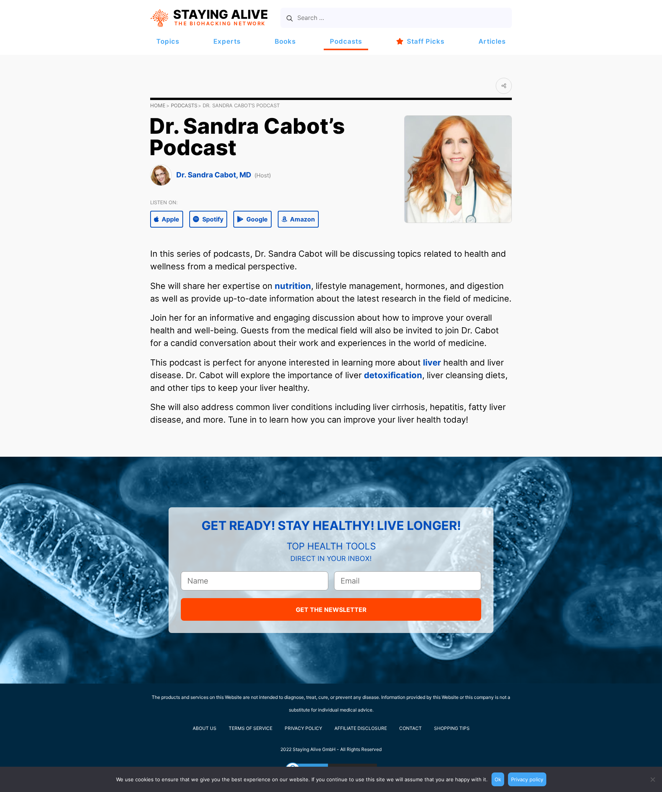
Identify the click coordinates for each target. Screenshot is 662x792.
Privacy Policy (303, 728)
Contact (410, 728)
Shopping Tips (452, 728)
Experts (227, 41)
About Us (204, 728)
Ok (498, 779)
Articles (492, 41)
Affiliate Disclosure (360, 728)
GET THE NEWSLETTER (331, 609)
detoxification (393, 375)
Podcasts (346, 41)
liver (432, 362)
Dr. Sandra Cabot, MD (213, 175)
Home (158, 105)
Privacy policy (527, 779)
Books (285, 41)
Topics (167, 41)
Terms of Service (250, 728)
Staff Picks (425, 41)
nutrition (293, 286)
